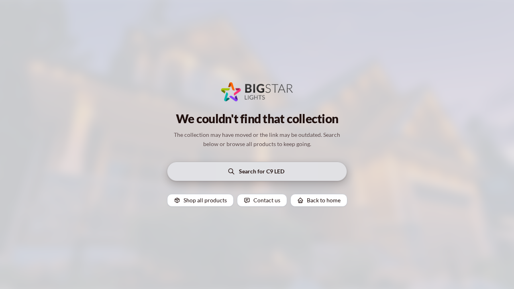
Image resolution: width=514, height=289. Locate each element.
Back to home (324, 200)
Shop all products (205, 200)
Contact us (266, 200)
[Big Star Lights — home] (257, 92)
